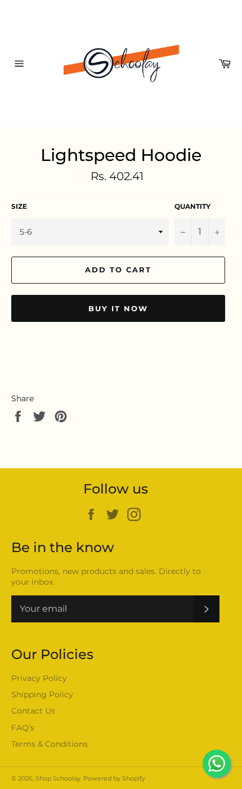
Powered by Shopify (114, 778)
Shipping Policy (42, 694)
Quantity (192, 206)
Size (19, 206)
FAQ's (22, 728)
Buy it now (118, 308)
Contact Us (33, 711)
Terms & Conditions (49, 744)
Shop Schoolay (57, 778)
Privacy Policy (39, 678)
